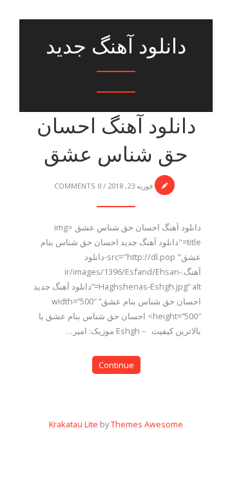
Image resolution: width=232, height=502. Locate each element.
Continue (116, 365)
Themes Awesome (147, 424)
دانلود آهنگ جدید (116, 46)
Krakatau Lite (73, 424)
